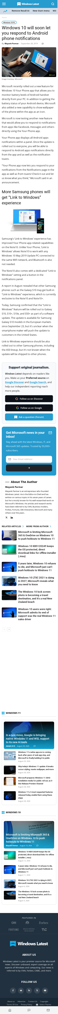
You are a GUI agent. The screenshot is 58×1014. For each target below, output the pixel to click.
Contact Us (32, 1001)
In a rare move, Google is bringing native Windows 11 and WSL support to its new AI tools (27, 739)
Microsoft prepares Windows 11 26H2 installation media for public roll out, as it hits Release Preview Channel (35, 781)
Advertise (21, 1001)
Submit (29, 468)
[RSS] (29, 991)
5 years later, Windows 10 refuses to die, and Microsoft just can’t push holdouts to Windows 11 (37, 567)
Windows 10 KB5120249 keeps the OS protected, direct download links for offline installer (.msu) (36, 855)
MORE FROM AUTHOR (37, 526)
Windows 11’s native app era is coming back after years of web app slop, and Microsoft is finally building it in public (34, 755)
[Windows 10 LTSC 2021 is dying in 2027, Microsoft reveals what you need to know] (9, 581)
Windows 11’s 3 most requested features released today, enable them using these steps (35, 795)
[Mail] (21, 991)
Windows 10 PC (9, 22)
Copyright (44, 1001)
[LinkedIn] (13, 517)
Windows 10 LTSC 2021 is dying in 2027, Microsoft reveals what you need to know (36, 581)
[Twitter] (8, 517)
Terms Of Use (12, 1004)
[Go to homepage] (9, 1010)
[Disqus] (29, 673)
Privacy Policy (26, 1004)
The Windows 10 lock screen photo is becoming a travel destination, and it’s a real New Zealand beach (34, 894)
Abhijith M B (10, 746)
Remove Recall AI (20, 10)
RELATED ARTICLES (11, 526)
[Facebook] (13, 991)
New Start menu (41, 10)
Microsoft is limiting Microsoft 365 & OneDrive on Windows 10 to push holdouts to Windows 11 (36, 535)
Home (4, 17)
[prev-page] (4, 629)
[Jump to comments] (29, 1010)
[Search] (53, 4)
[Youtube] (45, 991)
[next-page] (9, 629)
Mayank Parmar (12, 43)
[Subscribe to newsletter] (48, 1010)
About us (11, 1001)
